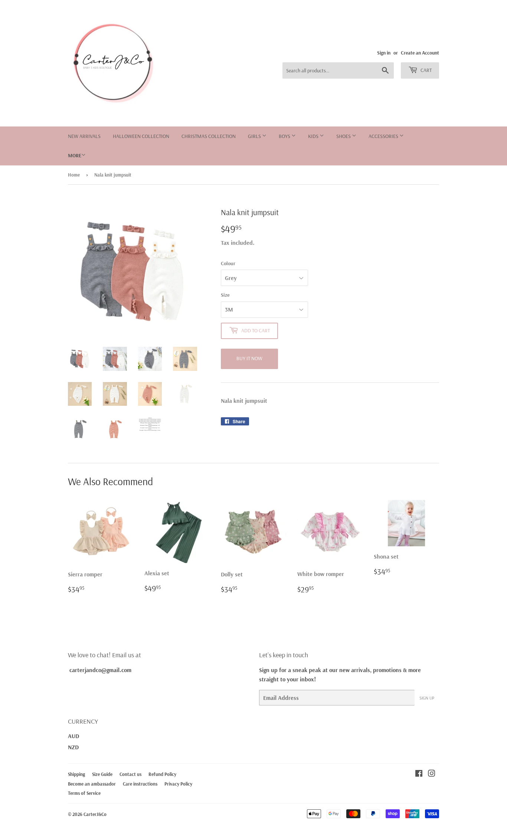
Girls (255, 136)
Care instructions (140, 784)
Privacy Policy (178, 784)
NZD (73, 747)
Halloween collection (141, 136)
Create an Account (420, 52)
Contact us (130, 774)
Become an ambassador (92, 784)
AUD (73, 736)
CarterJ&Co (95, 814)
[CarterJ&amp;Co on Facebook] (419, 774)
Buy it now (249, 358)
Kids (314, 136)
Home (74, 175)
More (74, 155)
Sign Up (426, 698)
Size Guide (102, 774)
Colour (228, 263)
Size (225, 295)
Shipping (76, 774)
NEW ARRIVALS (84, 136)
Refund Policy (162, 774)
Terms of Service (84, 793)
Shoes (344, 136)
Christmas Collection (208, 136)
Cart (425, 70)
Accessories (384, 136)
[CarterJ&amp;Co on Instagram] (431, 774)
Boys (285, 136)
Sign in (383, 52)
